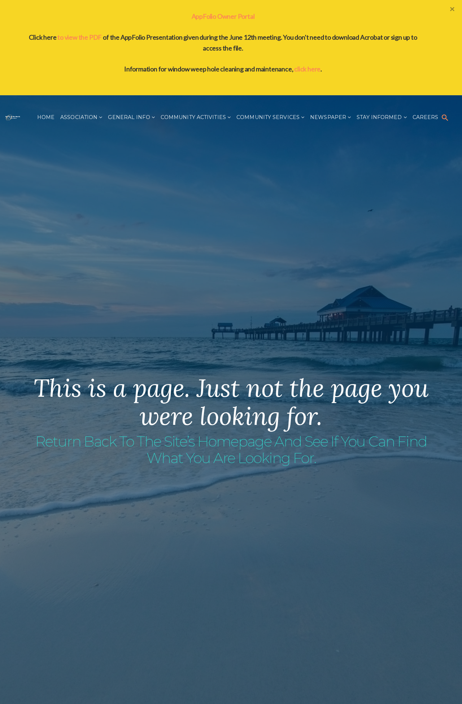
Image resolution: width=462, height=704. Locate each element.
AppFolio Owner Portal (223, 16)
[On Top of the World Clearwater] (12, 117)
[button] (445, 117)
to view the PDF (79, 37)
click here (307, 69)
